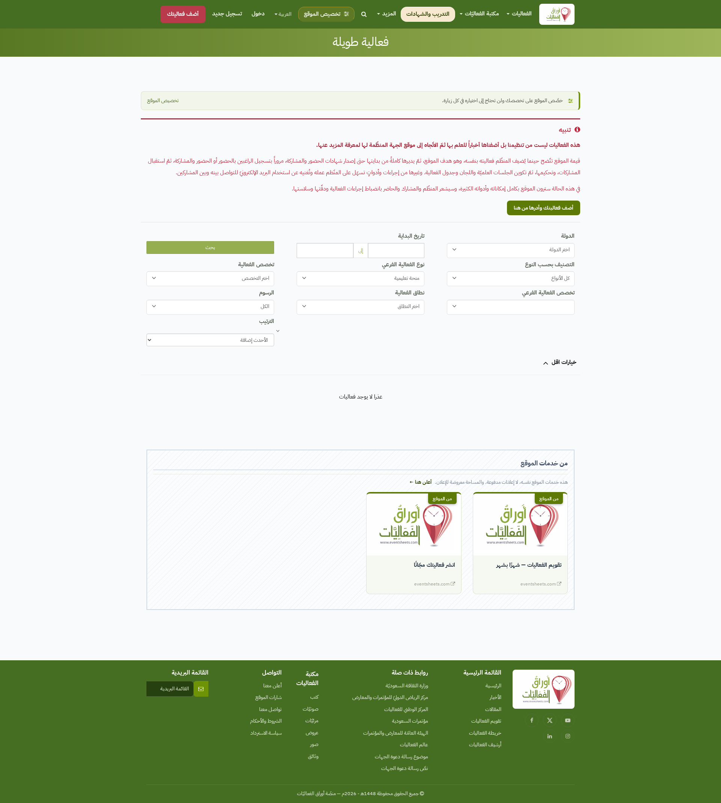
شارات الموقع (268, 697)
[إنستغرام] (568, 736)
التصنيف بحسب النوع (550, 264)
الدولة (568, 236)
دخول (258, 13)
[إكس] (550, 720)
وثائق (313, 756)
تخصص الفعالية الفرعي (548, 292)
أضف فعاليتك (183, 14)
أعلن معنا (272, 686)
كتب (314, 697)
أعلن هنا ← (420, 482)
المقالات (493, 709)
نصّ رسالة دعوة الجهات (404, 768)
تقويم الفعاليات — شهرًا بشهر (528, 565)
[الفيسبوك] (531, 720)
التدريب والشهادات (427, 14)
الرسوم (266, 292)
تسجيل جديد (227, 13)
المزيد (388, 13)
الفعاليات (521, 13)
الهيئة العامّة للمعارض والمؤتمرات (395, 733)
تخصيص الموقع (163, 100)
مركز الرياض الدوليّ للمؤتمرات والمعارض (390, 697)
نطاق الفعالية (409, 292)
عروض (312, 733)
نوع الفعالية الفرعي (403, 264)
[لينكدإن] (550, 736)
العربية (284, 14)
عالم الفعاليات (414, 745)
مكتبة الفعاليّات (481, 13)
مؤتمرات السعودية (410, 721)
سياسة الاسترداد (266, 733)
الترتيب (266, 321)
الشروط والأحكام (266, 721)
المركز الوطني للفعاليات (406, 709)
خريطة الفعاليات (485, 733)
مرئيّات (311, 721)
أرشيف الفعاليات (485, 745)
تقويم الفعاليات (486, 721)
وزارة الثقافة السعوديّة (407, 686)
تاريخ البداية (411, 236)
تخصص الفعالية (256, 264)
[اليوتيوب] (568, 720)
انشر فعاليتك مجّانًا (434, 565)
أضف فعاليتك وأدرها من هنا (543, 208)
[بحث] (364, 14)
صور (314, 744)
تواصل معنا (270, 709)
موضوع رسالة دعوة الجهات (401, 757)
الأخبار (495, 697)
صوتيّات (310, 709)
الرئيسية (493, 686)
